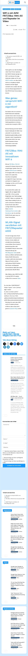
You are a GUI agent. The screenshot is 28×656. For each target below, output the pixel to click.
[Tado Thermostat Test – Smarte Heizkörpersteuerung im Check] (6, 594)
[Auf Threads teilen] (18, 343)
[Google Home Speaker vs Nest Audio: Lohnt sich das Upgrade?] (6, 548)
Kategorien (14, 349)
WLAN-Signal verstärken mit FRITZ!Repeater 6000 (13, 63)
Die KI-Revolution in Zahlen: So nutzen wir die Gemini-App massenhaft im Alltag (18, 625)
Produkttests (6, 9)
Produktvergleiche (13, 350)
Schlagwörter (10, 348)
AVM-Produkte (9, 80)
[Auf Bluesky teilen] (21, 343)
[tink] (4, 25)
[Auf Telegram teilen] (8, 347)
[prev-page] (4, 416)
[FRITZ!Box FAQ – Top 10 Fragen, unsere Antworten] (6, 397)
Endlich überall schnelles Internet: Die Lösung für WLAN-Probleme (16, 359)
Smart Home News (21, 351)
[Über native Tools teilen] (4, 343)
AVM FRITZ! (18, 9)
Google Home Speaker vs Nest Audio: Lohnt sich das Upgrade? (17, 548)
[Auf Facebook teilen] (14, 343)
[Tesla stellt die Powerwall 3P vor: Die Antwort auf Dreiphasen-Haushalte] (6, 643)
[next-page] (6, 416)
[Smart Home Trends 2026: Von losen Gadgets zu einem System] (6, 634)
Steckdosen (8, 213)
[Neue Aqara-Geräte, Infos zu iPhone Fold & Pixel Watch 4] (6, 378)
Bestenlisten (22, 350)
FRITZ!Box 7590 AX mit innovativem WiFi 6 (15, 60)
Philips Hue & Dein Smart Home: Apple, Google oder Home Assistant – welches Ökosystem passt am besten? (17, 526)
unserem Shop (13, 308)
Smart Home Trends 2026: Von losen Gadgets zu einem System (18, 634)
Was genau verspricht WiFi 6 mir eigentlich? (14, 57)
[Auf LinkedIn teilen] (4, 347)
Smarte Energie (14, 618)
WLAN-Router (13, 170)
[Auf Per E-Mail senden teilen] (7, 343)
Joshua (20, 519)
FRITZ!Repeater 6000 (10, 252)
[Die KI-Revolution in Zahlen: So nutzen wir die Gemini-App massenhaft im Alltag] (6, 624)
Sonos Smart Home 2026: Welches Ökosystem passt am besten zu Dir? (17, 516)
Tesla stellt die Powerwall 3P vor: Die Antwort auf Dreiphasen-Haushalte (17, 644)
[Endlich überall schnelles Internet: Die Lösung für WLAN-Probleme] (6, 359)
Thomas (19, 618)
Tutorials (12, 351)
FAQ (12, 399)
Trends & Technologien (15, 628)
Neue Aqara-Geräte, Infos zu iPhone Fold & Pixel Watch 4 (18, 377)
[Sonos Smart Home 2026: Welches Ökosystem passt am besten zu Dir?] (6, 515)
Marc (18, 569)
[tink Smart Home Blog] (14, 2)
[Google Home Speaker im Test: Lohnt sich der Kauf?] (6, 567)
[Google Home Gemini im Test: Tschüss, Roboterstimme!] (6, 575)
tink (7, 25)
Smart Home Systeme (20, 348)
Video (19, 278)
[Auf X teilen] (11, 343)
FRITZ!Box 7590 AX (14, 164)
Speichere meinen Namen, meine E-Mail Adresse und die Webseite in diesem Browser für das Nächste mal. (13, 452)
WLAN (12, 9)
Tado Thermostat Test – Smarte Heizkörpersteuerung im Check (18, 594)
